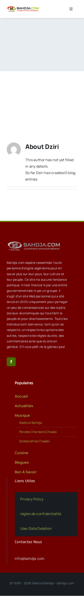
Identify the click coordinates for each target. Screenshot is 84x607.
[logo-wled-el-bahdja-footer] (35, 241)
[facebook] (11, 361)
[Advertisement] (42, 100)
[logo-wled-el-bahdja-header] (23, 6)
